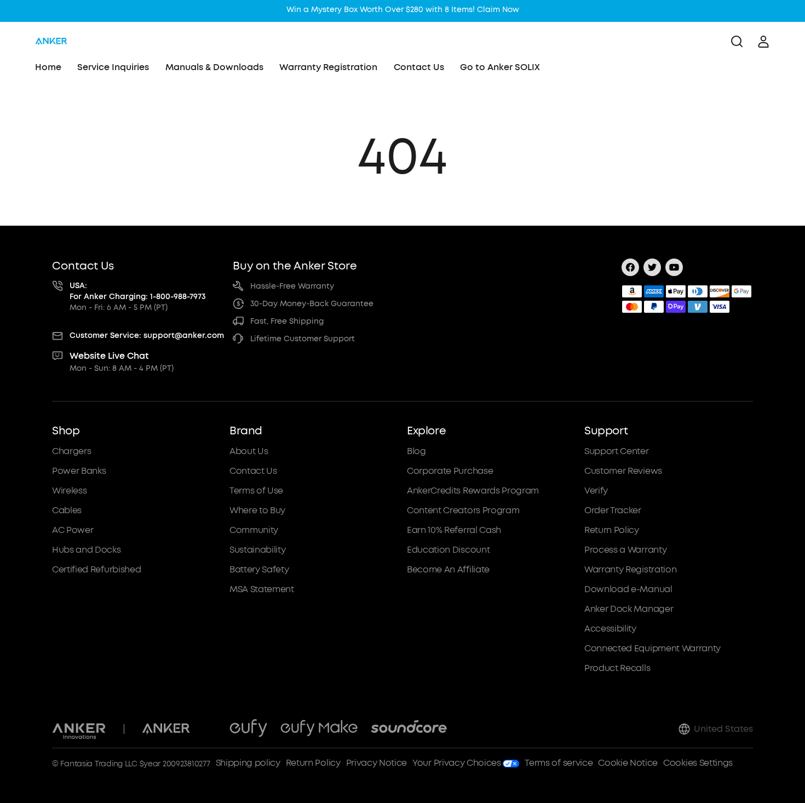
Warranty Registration (328, 67)
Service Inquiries (113, 67)
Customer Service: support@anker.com (147, 335)
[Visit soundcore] (409, 729)
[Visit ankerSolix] (209, 729)
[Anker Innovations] (79, 729)
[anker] (51, 41)
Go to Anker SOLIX (500, 67)
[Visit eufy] (248, 729)
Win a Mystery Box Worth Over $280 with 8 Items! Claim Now (402, 9)
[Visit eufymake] (319, 729)
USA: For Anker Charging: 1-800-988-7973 (138, 291)
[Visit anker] (166, 729)
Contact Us (419, 67)
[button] (136, 549)
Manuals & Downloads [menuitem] (214, 67)
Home (48, 67)
